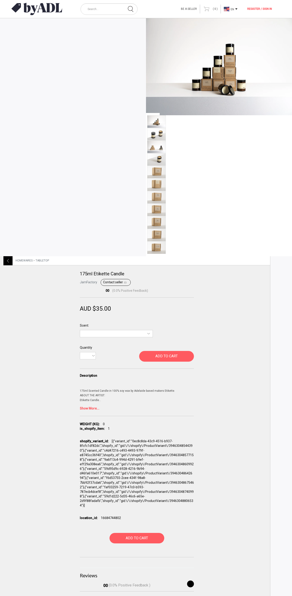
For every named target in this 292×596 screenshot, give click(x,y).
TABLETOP (42, 260)
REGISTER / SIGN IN (259, 8)
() (215, 8)
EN (232, 9)
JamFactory (88, 282)
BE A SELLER (189, 8)
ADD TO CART (166, 356)
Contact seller (113, 282)
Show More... (89, 408)
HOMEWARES (24, 260)
